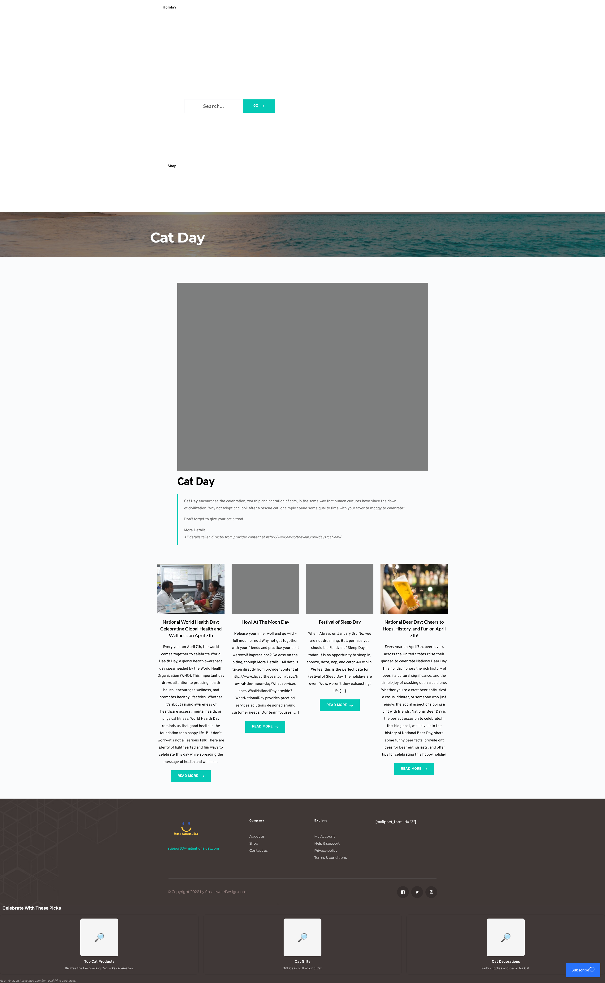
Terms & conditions (330, 857)
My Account (324, 836)
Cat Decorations (506, 961)
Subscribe (580, 970)
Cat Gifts (302, 961)
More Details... (196, 530)
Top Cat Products (99, 961)
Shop (253, 843)
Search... (192, 105)
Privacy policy (325, 850)
